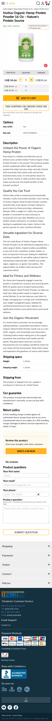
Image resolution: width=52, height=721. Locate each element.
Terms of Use (6, 715)
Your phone (9, 490)
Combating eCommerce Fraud (14, 648)
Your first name (11, 471)
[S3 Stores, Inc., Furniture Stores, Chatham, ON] (14, 674)
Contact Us (5, 625)
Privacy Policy (17, 715)
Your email (9, 481)
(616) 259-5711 (12, 609)
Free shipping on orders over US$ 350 (26, 107)
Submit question (26, 532)
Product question (12, 500)
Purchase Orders (8, 660)
